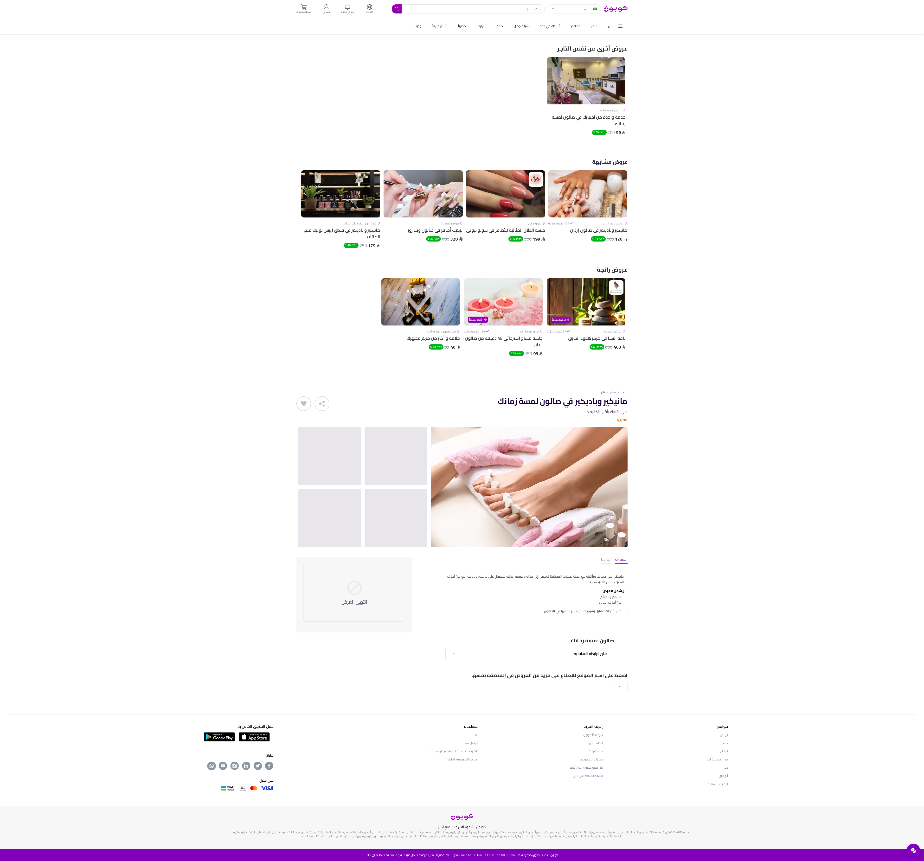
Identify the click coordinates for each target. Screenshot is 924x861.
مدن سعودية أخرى (716, 759)
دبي (725, 767)
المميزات (621, 559)
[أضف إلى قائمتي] (303, 403)
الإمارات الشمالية (718, 784)
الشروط (606, 559)
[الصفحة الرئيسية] (616, 8)
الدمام (724, 751)
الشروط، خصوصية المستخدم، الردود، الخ (454, 751)
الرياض (724, 735)
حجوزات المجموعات (591, 759)
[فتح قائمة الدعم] (913, 850)
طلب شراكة (596, 751)
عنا (476, 735)
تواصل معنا (471, 743)
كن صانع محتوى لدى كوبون (585, 767)
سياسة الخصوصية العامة (463, 759)
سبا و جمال (608, 392)
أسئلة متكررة (595, 743)
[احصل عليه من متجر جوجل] (219, 736)
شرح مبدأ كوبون (593, 735)
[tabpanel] (586, 100)
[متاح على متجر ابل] (254, 736)
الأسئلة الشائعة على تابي (588, 775)
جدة (625, 392)
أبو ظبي (723, 775)
